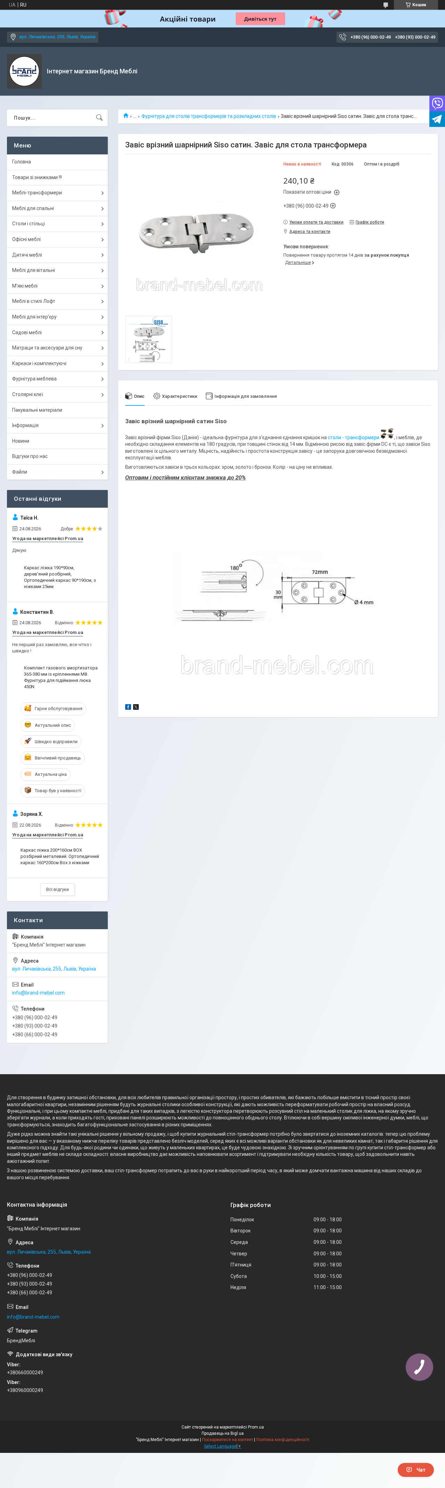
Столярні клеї (27, 394)
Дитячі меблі (27, 255)
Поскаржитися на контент (227, 1439)
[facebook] (128, 708)
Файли (19, 472)
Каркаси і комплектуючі (39, 363)
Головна (21, 161)
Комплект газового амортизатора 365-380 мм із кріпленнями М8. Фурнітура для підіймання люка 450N (61, 677)
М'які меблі (25, 286)
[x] (136, 708)
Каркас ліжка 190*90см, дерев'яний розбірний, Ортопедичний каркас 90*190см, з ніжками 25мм (60, 577)
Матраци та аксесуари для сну (47, 348)
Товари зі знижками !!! (37, 177)
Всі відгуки (57, 889)
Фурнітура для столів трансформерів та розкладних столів (208, 116)
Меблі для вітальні (33, 270)
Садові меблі (27, 332)
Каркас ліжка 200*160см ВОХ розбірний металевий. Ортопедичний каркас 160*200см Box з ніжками (60, 856)
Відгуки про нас (30, 456)
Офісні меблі (26, 239)
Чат (421, 1470)
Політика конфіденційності (282, 1439)
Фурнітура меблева (34, 378)
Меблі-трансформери (37, 192)
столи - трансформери (353, 437)
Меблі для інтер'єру (34, 317)
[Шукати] (99, 118)
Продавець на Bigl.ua (223, 1433)
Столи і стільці (28, 223)
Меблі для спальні (33, 208)
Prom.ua (256, 1427)
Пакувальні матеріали (37, 410)
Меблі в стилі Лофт (33, 301)
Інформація (25, 425)
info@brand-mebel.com (38, 993)
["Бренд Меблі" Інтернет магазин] (24, 71)
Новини (20, 441)
